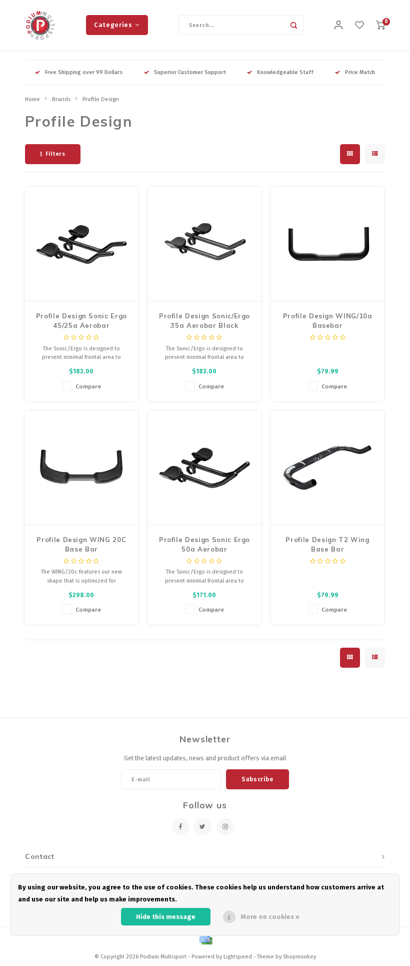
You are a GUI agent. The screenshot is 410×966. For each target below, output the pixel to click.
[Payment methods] (205, 939)
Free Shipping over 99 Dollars (83, 72)
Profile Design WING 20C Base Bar (81, 545)
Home (32, 99)
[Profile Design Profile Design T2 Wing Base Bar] (327, 468)
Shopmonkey (299, 956)
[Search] (294, 25)
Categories (113, 25)
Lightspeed (238, 956)
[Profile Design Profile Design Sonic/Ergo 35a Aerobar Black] (205, 244)
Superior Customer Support (190, 72)
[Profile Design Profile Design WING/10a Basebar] (327, 244)
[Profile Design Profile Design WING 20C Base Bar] (81, 468)
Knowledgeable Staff (285, 72)
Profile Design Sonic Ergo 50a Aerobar (204, 545)
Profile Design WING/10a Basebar (327, 321)
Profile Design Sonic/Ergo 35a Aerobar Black (204, 321)
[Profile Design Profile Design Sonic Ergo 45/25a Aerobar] (81, 244)
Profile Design (100, 99)
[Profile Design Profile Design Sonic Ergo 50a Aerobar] (205, 468)
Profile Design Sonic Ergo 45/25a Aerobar (81, 321)
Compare (88, 386)
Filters (56, 154)
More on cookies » (270, 916)
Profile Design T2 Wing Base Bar (327, 545)
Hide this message (166, 916)
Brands (61, 99)
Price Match (360, 72)
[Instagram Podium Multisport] (225, 826)
